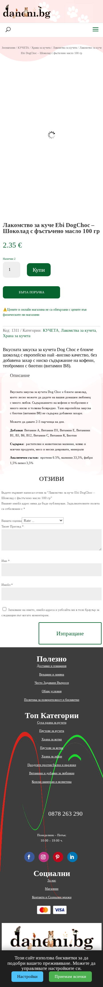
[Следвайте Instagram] (44, 857)
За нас (51, 880)
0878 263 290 (65, 814)
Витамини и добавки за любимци (51, 773)
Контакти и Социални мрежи (52, 897)
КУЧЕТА (23, 47)
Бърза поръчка (31, 292)
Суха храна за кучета (51, 722)
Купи (39, 270)
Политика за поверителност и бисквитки (51, 699)
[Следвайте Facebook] (29, 857)
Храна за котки (51, 739)
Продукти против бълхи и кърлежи (51, 764)
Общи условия (52, 691)
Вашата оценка (11, 520)
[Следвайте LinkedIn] (72, 857)
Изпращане (70, 633)
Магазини (51, 888)
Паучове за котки (51, 747)
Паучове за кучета (51, 730)
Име (5, 560)
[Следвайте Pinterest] (58, 857)
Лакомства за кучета (65, 47)
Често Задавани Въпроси (52, 682)
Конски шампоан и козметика (52, 781)
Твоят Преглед (12, 526)
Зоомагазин (8, 47)
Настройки (27, 976)
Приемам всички (70, 976)
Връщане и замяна (51, 674)
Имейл (7, 584)
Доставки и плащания (51, 665)
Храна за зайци (51, 756)
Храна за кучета (40, 47)
